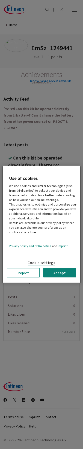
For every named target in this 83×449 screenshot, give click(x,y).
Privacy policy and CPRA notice (30, 246)
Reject (23, 273)
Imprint (63, 246)
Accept (59, 273)
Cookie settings (41, 262)
